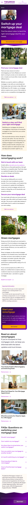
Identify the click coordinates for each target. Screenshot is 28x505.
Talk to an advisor (9, 97)
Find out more (5, 372)
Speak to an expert (6, 279)
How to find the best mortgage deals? (11, 468)
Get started (14, 326)
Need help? (20, 501)
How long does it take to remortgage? (9, 462)
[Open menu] (2, 2)
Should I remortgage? (8, 437)
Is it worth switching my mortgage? (12, 457)
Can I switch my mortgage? (10, 441)
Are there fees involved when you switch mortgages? (12, 446)
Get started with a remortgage (14, 41)
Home (2, 7)
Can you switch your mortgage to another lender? (12, 452)
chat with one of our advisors (16, 165)
